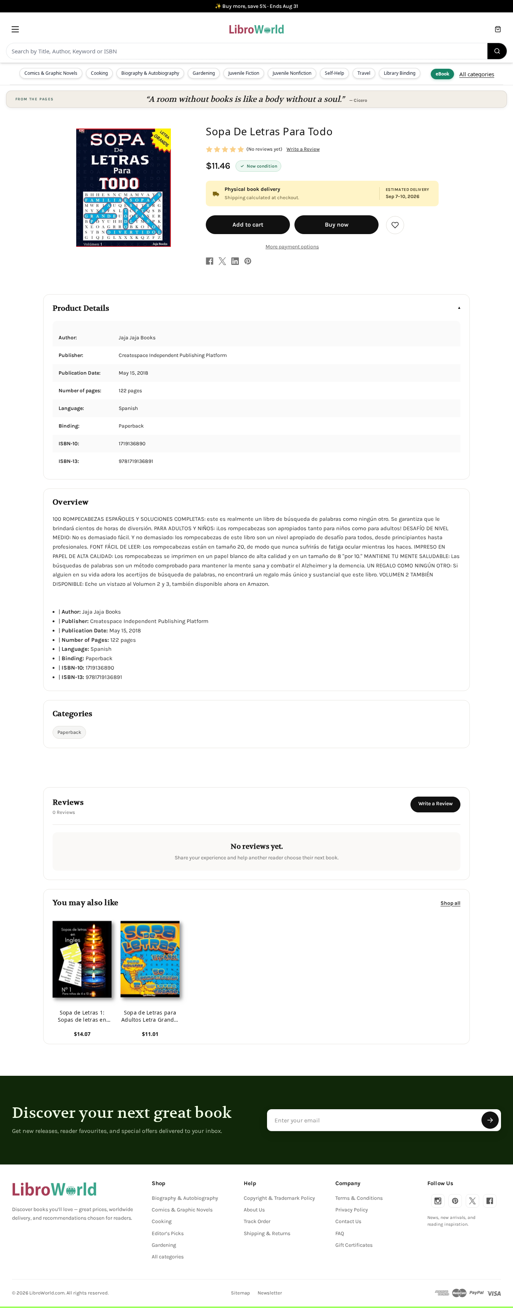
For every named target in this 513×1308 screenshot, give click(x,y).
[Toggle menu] (15, 29)
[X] (222, 261)
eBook (442, 74)
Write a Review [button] (303, 149)
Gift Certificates (354, 1245)
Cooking (99, 73)
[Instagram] (438, 1201)
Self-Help (334, 73)
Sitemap (240, 1293)
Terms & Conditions (359, 1198)
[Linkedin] (235, 261)
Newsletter (270, 1293)
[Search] (497, 51)
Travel (364, 73)
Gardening (204, 73)
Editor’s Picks (168, 1233)
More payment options (292, 246)
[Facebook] (209, 261)
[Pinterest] (248, 261)
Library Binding (399, 73)
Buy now (337, 224)
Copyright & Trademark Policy (279, 1198)
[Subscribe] (490, 1120)
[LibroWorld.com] (54, 1189)
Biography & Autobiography (150, 73)
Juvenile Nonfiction (292, 73)
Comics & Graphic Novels (50, 73)
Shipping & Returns (267, 1233)
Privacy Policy (351, 1210)
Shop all (450, 903)
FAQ (339, 1233)
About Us (254, 1210)
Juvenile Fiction (243, 73)
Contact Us (348, 1221)
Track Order (257, 1221)
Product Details (81, 308)
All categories (476, 74)
